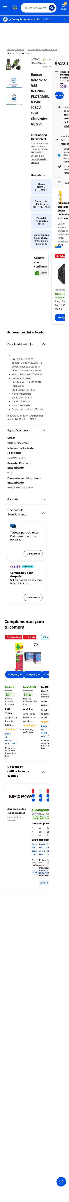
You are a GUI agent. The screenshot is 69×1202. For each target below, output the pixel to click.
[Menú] (6, 8)
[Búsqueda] (52, 8)
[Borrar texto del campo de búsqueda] (47, 8)
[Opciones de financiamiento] (43, 512)
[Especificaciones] (43, 430)
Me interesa (33, 553)
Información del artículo (24, 332)
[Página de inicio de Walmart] (15, 8)
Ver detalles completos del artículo (39, 159)
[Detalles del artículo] (43, 344)
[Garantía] (43, 499)
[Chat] (61, 1182)
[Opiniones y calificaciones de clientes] (43, 771)
